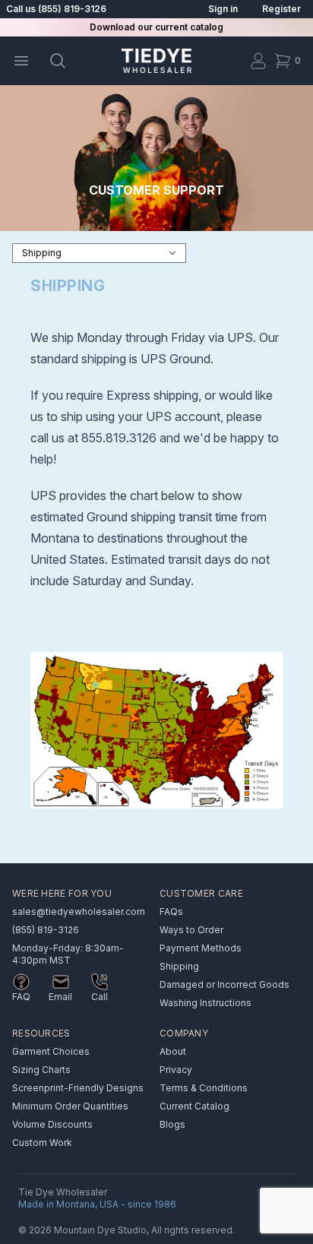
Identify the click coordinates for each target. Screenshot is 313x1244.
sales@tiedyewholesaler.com (78, 911)
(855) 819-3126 (45, 929)
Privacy (176, 1069)
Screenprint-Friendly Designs (78, 1088)
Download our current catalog (156, 27)
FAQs (171, 911)
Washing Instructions (205, 1002)
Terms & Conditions (204, 1088)
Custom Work (42, 1142)
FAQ (21, 996)
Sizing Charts (41, 1069)
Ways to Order (191, 929)
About (173, 1051)
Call (99, 996)
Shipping (179, 966)
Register (281, 8)
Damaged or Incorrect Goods (224, 984)
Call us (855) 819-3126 (56, 8)
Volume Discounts (52, 1124)
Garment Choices (51, 1051)
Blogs (172, 1124)
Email (60, 996)
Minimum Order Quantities (70, 1106)
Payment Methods (201, 948)
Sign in (223, 8)
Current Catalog (194, 1106)
